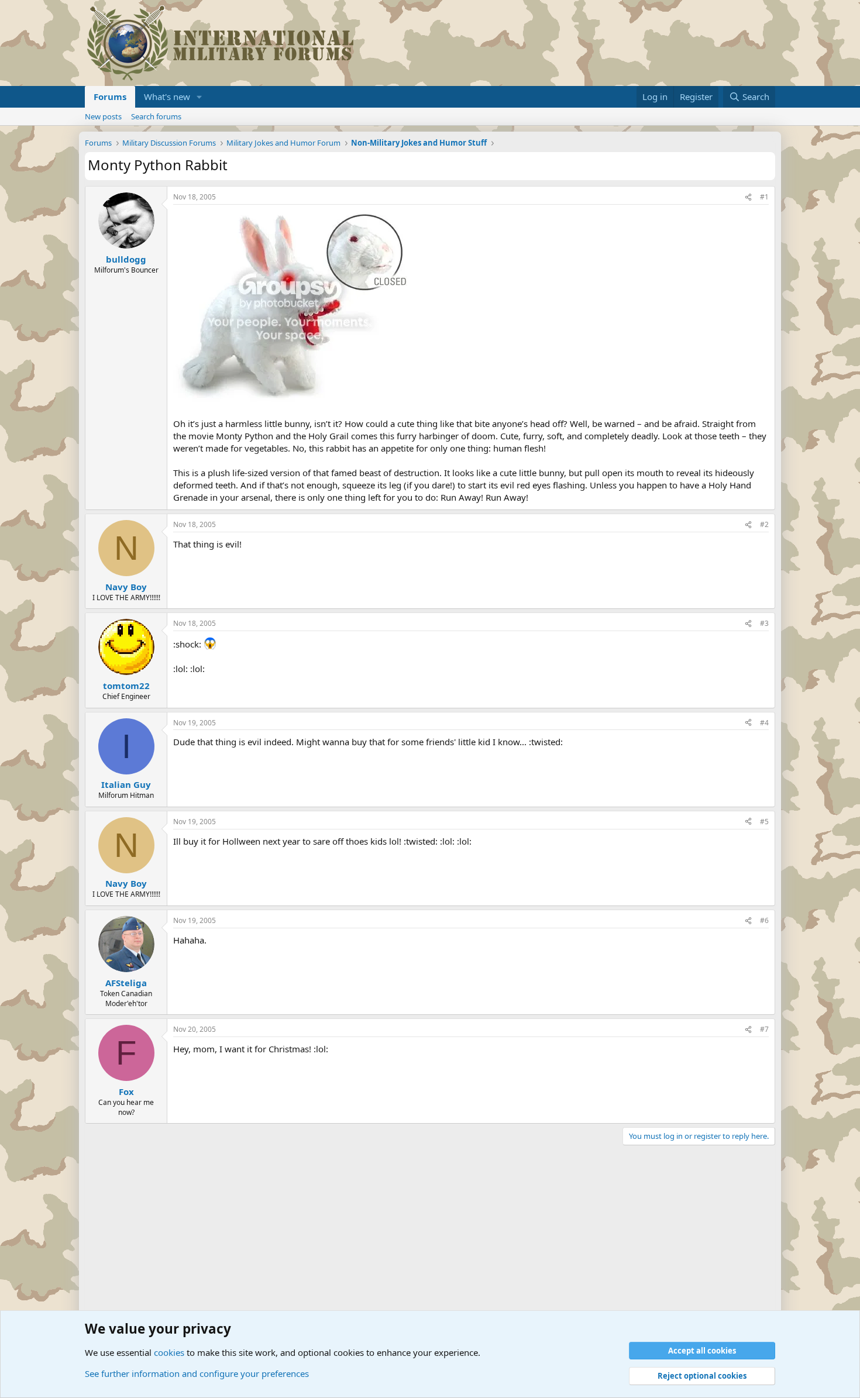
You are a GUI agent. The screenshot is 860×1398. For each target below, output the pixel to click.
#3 (764, 623)
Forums (110, 96)
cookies (169, 1352)
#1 (764, 197)
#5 (764, 822)
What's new (167, 96)
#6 (764, 920)
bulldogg (126, 259)
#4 (764, 723)
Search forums (156, 116)
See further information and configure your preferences (197, 1373)
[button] (199, 97)
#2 (764, 524)
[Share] (748, 197)
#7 (764, 1029)
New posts (103, 116)
